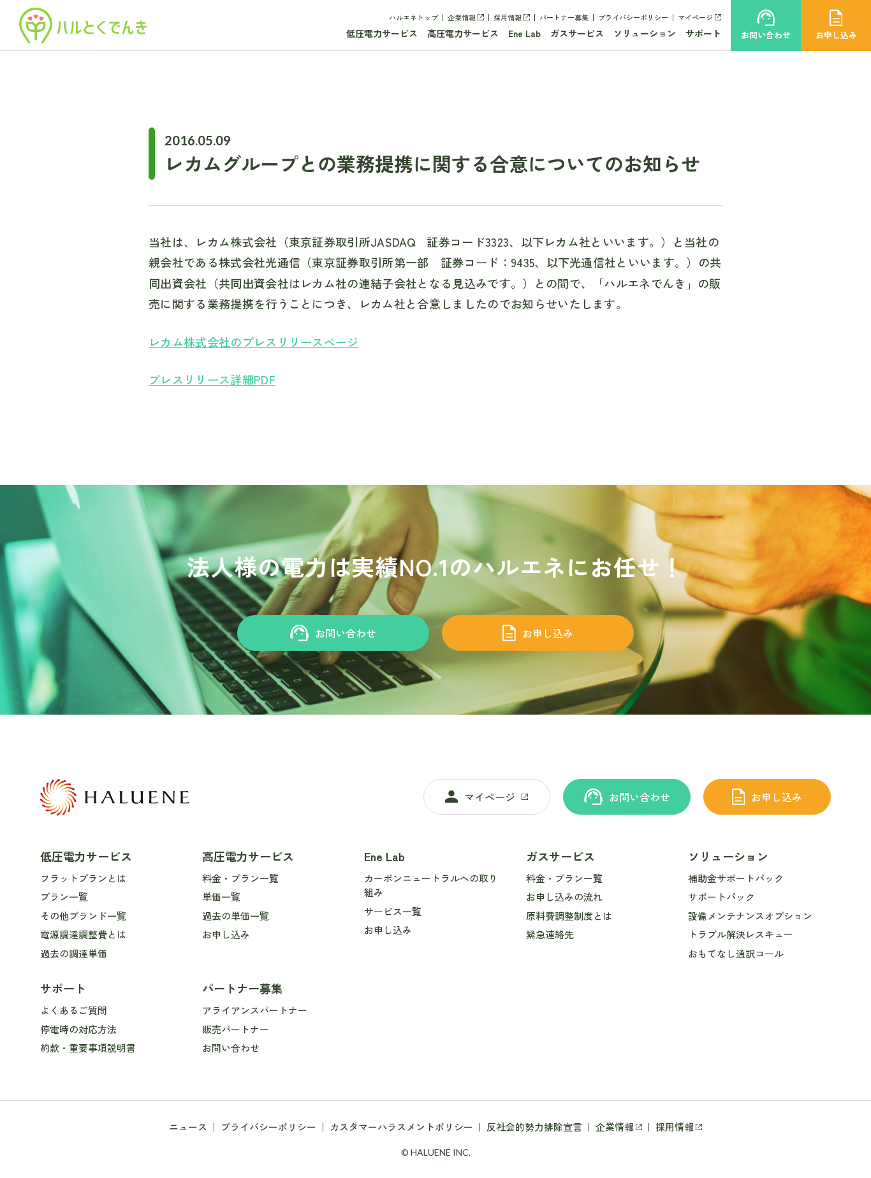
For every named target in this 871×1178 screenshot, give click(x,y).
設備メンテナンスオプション (750, 915)
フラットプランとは (83, 878)
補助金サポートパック (736, 878)
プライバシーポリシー (633, 17)
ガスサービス (577, 33)
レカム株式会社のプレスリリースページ (254, 341)
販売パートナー (235, 1029)
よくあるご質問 (73, 1010)
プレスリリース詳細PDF (212, 379)
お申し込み (547, 633)
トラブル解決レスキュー (740, 934)
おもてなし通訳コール (736, 953)
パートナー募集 (564, 17)
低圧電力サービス (382, 33)
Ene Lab (524, 33)
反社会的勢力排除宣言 (534, 1126)
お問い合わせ (345, 633)
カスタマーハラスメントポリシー (401, 1126)
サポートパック (721, 896)
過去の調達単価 (73, 953)
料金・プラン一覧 (240, 878)
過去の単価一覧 (235, 915)
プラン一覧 (64, 896)
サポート (703, 33)
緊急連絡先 (550, 934)
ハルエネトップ (413, 17)
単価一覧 (221, 896)
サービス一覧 (392, 911)
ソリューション (644, 33)
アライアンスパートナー (254, 1010)
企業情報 (462, 17)
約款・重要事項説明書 (88, 1047)
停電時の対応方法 (78, 1029)
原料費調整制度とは (569, 915)
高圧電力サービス (463, 33)
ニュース (188, 1126)
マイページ (695, 17)
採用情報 (508, 17)
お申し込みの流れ (564, 896)
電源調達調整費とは (83, 934)
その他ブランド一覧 (83, 915)
